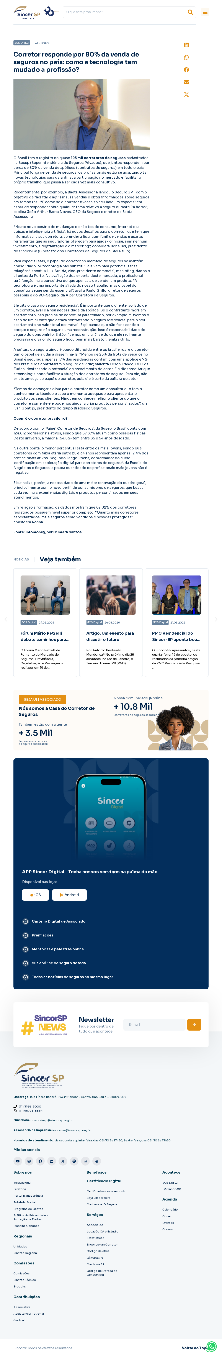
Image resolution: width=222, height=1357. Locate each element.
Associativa (21, 1307)
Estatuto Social (24, 1202)
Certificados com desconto (106, 1191)
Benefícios (97, 1172)
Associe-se (95, 1225)
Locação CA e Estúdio (102, 1231)
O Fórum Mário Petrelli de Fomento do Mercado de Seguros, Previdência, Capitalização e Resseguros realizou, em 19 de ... (42, 659)
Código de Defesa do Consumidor (102, 1273)
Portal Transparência (28, 1195)
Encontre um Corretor (102, 1244)
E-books (19, 1286)
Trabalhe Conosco (26, 1226)
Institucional (22, 1182)
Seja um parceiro (99, 1198)
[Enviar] (194, 1025)
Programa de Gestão (28, 1209)
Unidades (20, 1246)
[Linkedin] (51, 1161)
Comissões (21, 1273)
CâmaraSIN (95, 1258)
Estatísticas (95, 1238)
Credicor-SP (95, 1264)
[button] (205, 12)
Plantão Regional (25, 1253)
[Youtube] (17, 1161)
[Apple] (96, 1161)
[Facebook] (40, 1161)
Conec (167, 1216)
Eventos (168, 1223)
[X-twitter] (63, 1161)
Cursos (167, 1229)
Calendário (170, 1209)
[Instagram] (29, 1161)
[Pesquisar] (190, 12)
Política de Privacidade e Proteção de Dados (30, 1217)
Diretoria (19, 1189)
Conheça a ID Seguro (102, 1204)
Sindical (18, 1320)
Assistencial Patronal (28, 1313)
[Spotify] (74, 1161)
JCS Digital (170, 1182)
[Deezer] (85, 1161)
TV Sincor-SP (171, 1189)
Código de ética (98, 1251)
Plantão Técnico (24, 1280)
